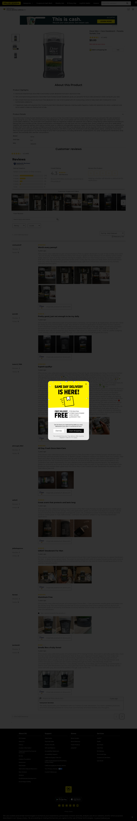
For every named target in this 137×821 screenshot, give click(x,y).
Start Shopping (75, 431)
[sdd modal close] (86, 384)
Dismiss (59, 431)
